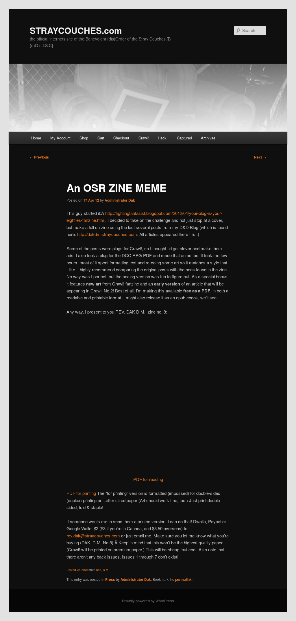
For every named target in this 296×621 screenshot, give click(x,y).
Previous (39, 157)
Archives (208, 138)
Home (36, 138)
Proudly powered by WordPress (148, 600)
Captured (184, 138)
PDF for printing (81, 493)
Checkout (121, 138)
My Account (60, 138)
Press (110, 579)
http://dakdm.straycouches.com (107, 234)
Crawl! (143, 138)
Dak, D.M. (102, 570)
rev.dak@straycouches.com (93, 535)
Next (260, 157)
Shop (83, 138)
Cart (100, 138)
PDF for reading (148, 479)
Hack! (163, 138)
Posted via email (77, 570)
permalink (183, 579)
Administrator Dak (120, 200)
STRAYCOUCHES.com (76, 30)
